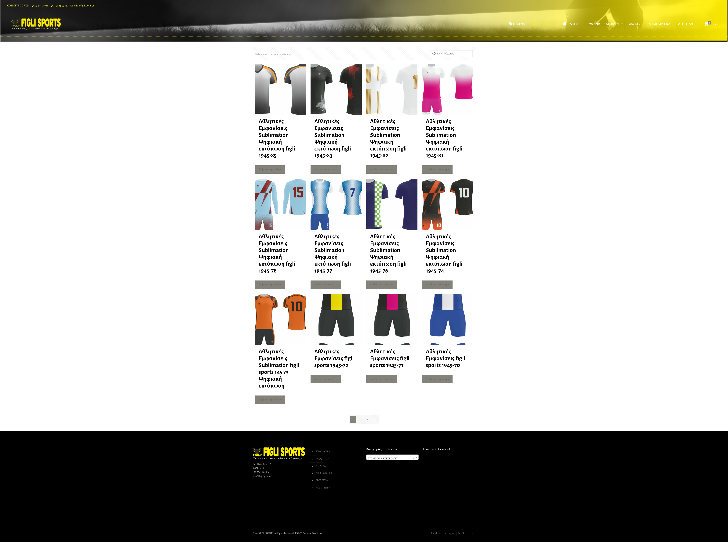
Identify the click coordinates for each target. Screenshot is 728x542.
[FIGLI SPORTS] (36, 24)
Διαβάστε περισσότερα (270, 169)
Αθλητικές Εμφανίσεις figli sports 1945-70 (445, 358)
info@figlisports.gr (84, 5)
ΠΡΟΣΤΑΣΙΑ (322, 480)
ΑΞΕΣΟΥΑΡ (321, 466)
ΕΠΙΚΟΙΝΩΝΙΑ (323, 451)
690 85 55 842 (61, 5)
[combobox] (392, 457)
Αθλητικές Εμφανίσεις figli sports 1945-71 (390, 358)
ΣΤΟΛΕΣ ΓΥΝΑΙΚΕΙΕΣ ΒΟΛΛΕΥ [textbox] (391, 458)
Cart (718, 5)
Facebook (436, 533)
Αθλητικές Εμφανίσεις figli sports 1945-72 (334, 358)
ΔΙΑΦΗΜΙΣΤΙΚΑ (324, 473)
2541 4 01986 (41, 5)
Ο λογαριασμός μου (694, 5)
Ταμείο (710, 5)
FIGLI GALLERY (323, 487)
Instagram (450, 533)
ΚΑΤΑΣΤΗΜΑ (322, 459)
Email (461, 533)
